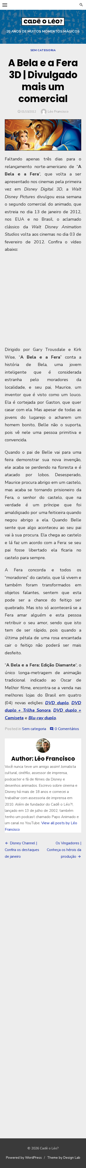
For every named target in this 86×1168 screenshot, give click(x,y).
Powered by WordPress (24, 1157)
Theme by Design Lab (63, 1157)
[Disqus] (43, 933)
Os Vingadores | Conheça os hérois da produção (64, 850)
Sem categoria (43, 50)
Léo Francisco (58, 111)
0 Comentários (67, 728)
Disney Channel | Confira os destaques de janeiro (22, 850)
